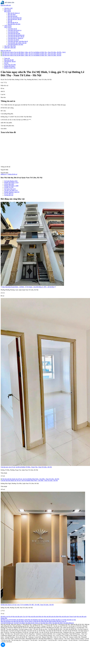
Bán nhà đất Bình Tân (34, 619)
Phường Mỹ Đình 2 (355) (11, 182)
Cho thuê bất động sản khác (15, 44)
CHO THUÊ (8, 25)
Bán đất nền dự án (13, 22)
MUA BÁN (7, 10)
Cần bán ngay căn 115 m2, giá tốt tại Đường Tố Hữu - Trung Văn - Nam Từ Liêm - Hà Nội (26, 467)
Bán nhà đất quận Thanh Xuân (67, 616)
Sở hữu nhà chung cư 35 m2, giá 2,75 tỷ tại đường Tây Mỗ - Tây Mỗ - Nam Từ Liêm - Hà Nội (27, 604)
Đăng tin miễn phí (6, 5)
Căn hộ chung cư (29, 621)
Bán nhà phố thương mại (15, 17)
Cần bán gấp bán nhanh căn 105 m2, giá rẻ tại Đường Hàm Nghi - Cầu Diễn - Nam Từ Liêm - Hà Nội (29, 480)
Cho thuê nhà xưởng (46, 623)
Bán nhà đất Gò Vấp (70, 619)
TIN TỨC (7, 46)
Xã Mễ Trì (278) (8, 187)
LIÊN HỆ (7, 47)
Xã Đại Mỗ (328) (9, 184)
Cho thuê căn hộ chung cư (32, 623)
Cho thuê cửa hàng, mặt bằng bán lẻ (18, 41)
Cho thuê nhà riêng (13, 32)
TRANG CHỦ (8, 8)
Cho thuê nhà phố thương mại (16, 35)
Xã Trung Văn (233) (10, 189)
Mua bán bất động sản (7, 621)
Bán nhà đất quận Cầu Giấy (20, 616)
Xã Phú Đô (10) (8, 195)
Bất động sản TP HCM (7, 619)
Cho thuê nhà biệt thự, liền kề (16, 36)
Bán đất (10, 21)
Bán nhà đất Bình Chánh (21, 619)
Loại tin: (3, 94)
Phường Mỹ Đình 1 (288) (11, 185)
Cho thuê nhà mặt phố (14, 33)
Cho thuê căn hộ (12, 28)
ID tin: (2, 88)
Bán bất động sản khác (14, 24)
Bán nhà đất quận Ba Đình (51, 616)
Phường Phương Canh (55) (11, 192)
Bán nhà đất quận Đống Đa (36, 616)
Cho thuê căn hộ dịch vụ (14, 30)
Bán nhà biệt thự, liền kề (14, 19)
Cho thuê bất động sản (7, 623)
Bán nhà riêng (12, 14)
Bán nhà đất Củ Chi (58, 619)
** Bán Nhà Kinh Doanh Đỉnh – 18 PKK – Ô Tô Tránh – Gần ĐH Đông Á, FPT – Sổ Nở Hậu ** (28, 287)
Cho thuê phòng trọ (68, 623)
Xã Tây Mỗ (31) (8, 193)
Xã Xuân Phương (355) (10, 181)
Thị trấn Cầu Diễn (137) (11, 190)
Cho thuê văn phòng (13, 39)
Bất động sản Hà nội (6, 616)
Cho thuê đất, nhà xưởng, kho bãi (17, 43)
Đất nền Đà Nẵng (39, 621)
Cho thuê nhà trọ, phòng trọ (15, 38)
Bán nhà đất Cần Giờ (46, 619)
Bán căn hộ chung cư (14, 13)
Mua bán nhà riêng (18, 621)
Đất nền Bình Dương (50, 621)
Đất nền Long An (61, 621)
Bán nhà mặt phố (12, 16)
